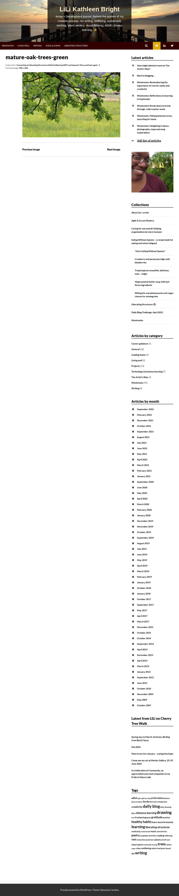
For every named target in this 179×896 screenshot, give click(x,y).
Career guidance (139, 343)
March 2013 (143, 666)
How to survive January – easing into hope (152, 753)
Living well (24, 45)
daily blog (151, 806)
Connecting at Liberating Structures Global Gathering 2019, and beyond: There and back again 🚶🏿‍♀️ (59, 65)
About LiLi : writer (140, 212)
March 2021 (143, 465)
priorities (152, 836)
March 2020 (143, 504)
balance (166, 798)
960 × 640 (23, 68)
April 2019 (142, 565)
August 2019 (143, 543)
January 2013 (143, 671)
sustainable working (150, 845)
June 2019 (142, 554)
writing (141, 852)
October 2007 (144, 705)
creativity (137, 806)
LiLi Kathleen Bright (90, 9)
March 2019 (143, 571)
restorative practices (144, 840)
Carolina (114, 889)
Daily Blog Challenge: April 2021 (147, 312)
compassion (162, 802)
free (132, 817)
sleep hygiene (137, 844)
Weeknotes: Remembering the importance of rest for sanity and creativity (153, 85)
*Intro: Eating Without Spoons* (150, 251)
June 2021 (142, 448)
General (135, 349)
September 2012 (145, 677)
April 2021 (142, 459)
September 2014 (145, 643)
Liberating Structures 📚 (143, 304)
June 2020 (142, 487)
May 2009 (142, 699)
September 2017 (145, 604)
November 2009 (145, 694)
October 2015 (144, 632)
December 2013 (145, 655)
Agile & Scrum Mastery (142, 220)
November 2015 (145, 627)
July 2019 (142, 549)
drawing (164, 812)
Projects (135, 366)
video (138, 848)
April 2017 (142, 616)
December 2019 (145, 521)
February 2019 (144, 576)
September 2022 (145, 409)
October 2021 (144, 426)
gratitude (156, 817)
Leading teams (138, 354)
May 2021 (142, 454)
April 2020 (142, 498)
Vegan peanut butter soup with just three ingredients (152, 283)
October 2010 (144, 688)
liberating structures (157, 827)
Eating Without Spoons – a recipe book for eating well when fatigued (152, 241)
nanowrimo (162, 831)
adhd (134, 798)
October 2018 (144, 588)
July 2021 (142, 442)
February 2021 (144, 470)
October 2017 (144, 599)
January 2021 (143, 476)
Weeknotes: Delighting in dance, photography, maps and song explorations (153, 129)
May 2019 (142, 560)
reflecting (168, 836)
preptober (144, 836)
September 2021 (145, 431)
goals (149, 818)
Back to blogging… (146, 75)
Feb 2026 (136, 747)
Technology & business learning (146, 371)
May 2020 (142, 493)
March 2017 (143, 621)
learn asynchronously (162, 822)
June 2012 (142, 683)
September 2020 (145, 481)
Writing (37, 45)
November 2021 (145, 420)
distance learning (146, 812)
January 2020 (143, 515)
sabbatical (158, 839)
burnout (153, 801)
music (153, 831)
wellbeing (146, 848)
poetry (135, 835)
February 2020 (144, 509)
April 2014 (142, 649)
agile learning (145, 798)
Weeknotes (8, 45)
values (168, 845)
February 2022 (144, 414)
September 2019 (145, 537)
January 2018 (143, 593)
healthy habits (141, 822)
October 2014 (144, 638)
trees (162, 844)
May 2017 (142, 610)
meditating (135, 831)
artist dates (157, 798)
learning (138, 826)
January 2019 (143, 582)
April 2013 (142, 660)
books (146, 801)
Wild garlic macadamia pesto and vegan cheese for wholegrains (154, 295)
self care (166, 840)
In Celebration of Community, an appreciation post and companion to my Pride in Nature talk (150, 773)
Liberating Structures (76, 45)
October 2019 (144, 532)
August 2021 (143, 437)
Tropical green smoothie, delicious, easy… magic (152, 272)
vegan (133, 848)
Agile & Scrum (53, 45)
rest (133, 839)
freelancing (140, 817)
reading (160, 835)
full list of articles (149, 140)
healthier (166, 818)
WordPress (85, 889)
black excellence (137, 802)
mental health (145, 831)
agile (139, 798)
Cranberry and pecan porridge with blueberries (152, 261)
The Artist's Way (139, 377)
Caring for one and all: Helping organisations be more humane (146, 230)
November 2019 (145, 526)
